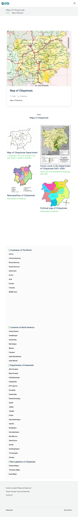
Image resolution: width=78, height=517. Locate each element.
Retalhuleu (12, 428)
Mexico (11, 348)
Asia (10, 279)
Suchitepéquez (14, 449)
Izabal (11, 403)
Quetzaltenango (14, 419)
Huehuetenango (14, 398)
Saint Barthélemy (15, 356)
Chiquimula (13, 382)
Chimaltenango (14, 377)
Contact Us (9, 495)
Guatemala (13, 340)
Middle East (13, 292)
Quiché (11, 424)
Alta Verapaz (13, 369)
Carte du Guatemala (23, 491)
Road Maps (13, 474)
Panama (12, 352)
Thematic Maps (14, 470)
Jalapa (11, 407)
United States (14, 331)
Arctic (11, 275)
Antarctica (12, 271)
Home (8, 13)
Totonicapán (13, 453)
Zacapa (11, 457)
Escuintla (12, 390)
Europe (11, 283)
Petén (11, 415)
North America (14, 262)
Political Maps (14, 466)
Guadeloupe (13, 335)
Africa (11, 254)
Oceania (12, 288)
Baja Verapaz (13, 373)
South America (14, 267)
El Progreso (13, 386)
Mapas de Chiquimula (24, 488)
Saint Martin (13, 361)
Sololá (11, 445)
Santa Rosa (13, 440)
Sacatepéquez (14, 432)
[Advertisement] (41, 22)
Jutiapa (11, 411)
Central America (15, 258)
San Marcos (13, 436)
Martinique (13, 344)
